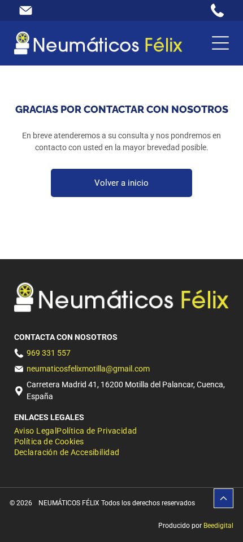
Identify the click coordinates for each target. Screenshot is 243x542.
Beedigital (218, 526)
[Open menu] (220, 42)
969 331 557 (49, 352)
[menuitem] (35, 431)
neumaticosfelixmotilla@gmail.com (88, 368)
